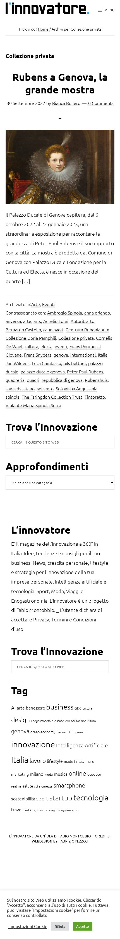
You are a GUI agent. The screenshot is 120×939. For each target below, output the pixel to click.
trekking (30, 810)
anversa (13, 321)
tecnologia (91, 797)
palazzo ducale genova (43, 371)
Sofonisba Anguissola (76, 388)
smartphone (69, 785)
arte (27, 321)
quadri (33, 380)
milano (36, 774)
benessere (35, 708)
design (20, 720)
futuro (91, 720)
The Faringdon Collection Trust (52, 397)
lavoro (38, 760)
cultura (31, 346)
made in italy (74, 761)
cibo (78, 708)
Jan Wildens (18, 363)
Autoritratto (82, 321)
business (59, 706)
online (77, 773)
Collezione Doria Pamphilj (31, 338)
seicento (45, 388)
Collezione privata (76, 338)
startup (60, 797)
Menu (109, 10)
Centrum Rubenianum (87, 329)
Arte (35, 304)
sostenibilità (23, 798)
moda (48, 774)
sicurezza (45, 786)
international (83, 355)
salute (28, 786)
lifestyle (55, 761)
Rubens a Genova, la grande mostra (60, 83)
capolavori (53, 329)
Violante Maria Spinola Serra (33, 405)
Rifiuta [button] (60, 926)
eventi (61, 346)
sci (36, 786)
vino (75, 810)
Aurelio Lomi (55, 321)
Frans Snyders (37, 355)
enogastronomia (42, 720)
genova (61, 355)
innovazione (33, 744)
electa (46, 346)
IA (69, 731)
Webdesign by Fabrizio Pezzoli (60, 841)
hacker (61, 732)
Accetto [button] (82, 926)
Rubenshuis (96, 380)
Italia (102, 355)
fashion (81, 720)
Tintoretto (95, 397)
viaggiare (64, 810)
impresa (77, 732)
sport (42, 798)
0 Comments (101, 103)
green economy (42, 731)
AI (13, 707)
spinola (13, 397)
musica (61, 774)
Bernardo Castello (23, 329)
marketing (20, 774)
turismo (42, 810)
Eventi (48, 304)
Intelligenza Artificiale (82, 745)
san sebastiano (20, 388)
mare (89, 761)
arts (37, 321)
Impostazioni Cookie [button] (27, 926)
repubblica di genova (62, 380)
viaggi (53, 810)
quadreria (15, 380)
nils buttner (74, 363)
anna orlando (97, 312)
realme (16, 786)
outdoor (94, 774)
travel (17, 809)
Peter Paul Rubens (85, 371)
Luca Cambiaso (46, 363)
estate (59, 720)
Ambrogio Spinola (64, 312)
